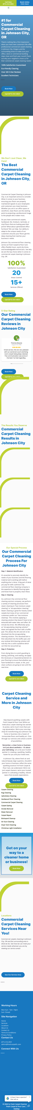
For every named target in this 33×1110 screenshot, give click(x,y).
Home (3, 1021)
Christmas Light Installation (11, 828)
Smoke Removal (7, 809)
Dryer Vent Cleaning (8, 825)
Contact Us (5, 1030)
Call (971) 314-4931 (12, 94)
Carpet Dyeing (6, 806)
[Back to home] (16, 10)
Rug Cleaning (6, 793)
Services (4, 1023)
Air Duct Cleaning (7, 822)
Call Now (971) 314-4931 (8, 3)
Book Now (8, 89)
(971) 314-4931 (6, 1042)
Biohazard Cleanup (8, 818)
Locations (4, 1026)
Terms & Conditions (8, 1033)
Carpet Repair (6, 815)
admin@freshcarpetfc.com (11, 1044)
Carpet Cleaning (7, 789)
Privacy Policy (6, 1035)
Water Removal (7, 812)
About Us (4, 1028)
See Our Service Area (13, 975)
